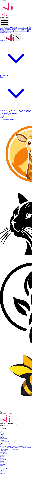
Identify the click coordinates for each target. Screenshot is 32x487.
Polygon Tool (3, 453)
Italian (1, 465)
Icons (15, 113)
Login (1, 436)
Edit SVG (16, 110)
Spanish (2, 458)
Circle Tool (3, 450)
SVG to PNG (25, 111)
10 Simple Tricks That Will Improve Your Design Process (15, 447)
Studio (10, 75)
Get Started (3, 428)
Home (1, 28)
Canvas (4, 75)
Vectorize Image (6, 110)
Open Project (3, 440)
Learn (9, 32)
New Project (3, 438)
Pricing (5, 32)
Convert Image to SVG (6, 441)
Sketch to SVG (14, 111)
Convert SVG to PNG (6, 443)
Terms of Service (4, 473)
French (2, 462)
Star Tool (2, 452)
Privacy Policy (4, 471)
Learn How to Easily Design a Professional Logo (13, 446)
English (2, 456)
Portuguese (3, 459)
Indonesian (3, 464)
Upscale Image (25, 110)
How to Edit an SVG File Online (9, 449)
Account (4, 118)
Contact (10, 115)
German (2, 461)
